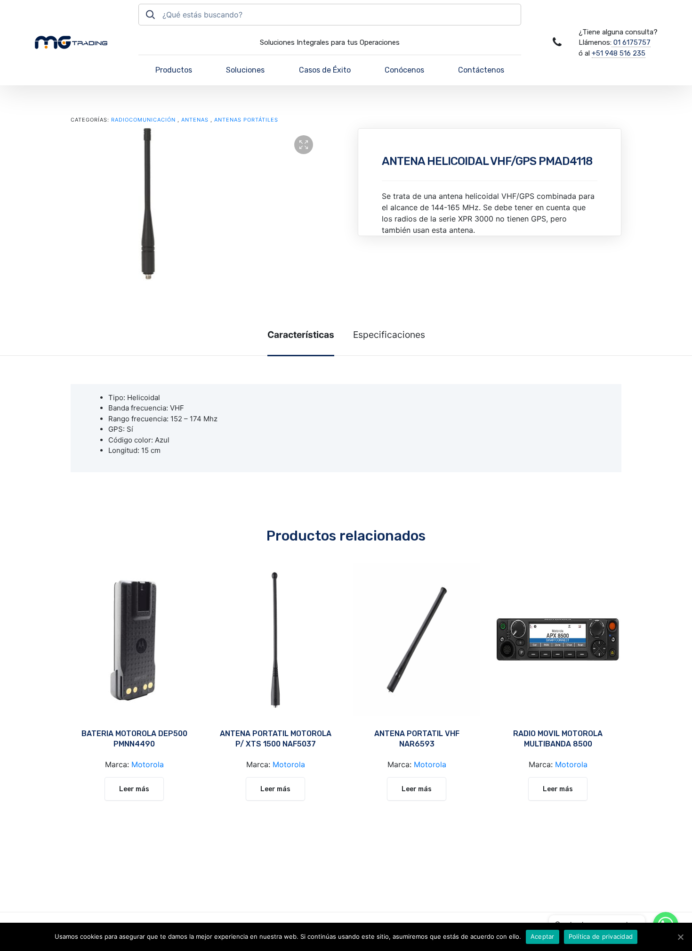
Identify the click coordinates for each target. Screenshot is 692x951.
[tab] (300, 335)
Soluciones (245, 70)
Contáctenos (481, 70)
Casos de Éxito (325, 70)
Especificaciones (389, 334)
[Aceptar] (680, 937)
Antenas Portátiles (246, 119)
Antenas (195, 119)
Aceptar (543, 936)
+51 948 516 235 (618, 53)
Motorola (147, 764)
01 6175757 (631, 42)
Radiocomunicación (143, 119)
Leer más (134, 789)
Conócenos (404, 70)
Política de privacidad (601, 936)
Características (300, 334)
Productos (173, 70)
